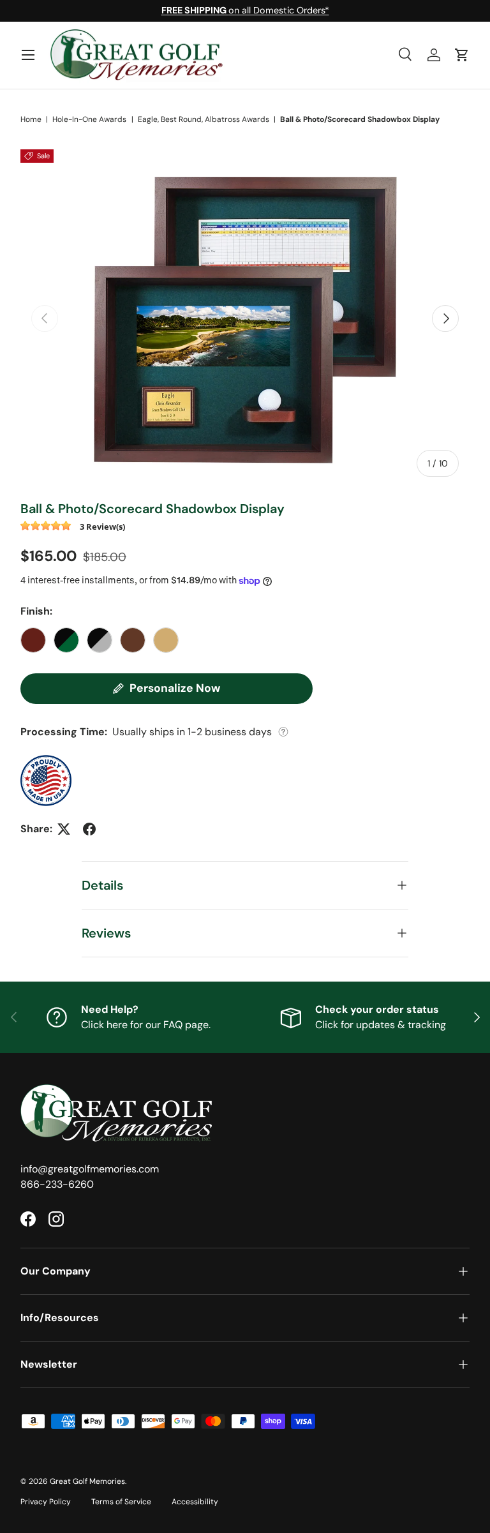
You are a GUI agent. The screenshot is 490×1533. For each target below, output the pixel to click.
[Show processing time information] (283, 732)
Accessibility (195, 1502)
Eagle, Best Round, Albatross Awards (203, 119)
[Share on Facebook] (89, 829)
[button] (462, 55)
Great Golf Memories (87, 1481)
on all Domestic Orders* (245, 10)
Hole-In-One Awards (89, 119)
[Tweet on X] (64, 829)
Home (30, 119)
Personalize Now (175, 688)
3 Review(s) (102, 526)
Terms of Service (121, 1502)
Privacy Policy (45, 1502)
